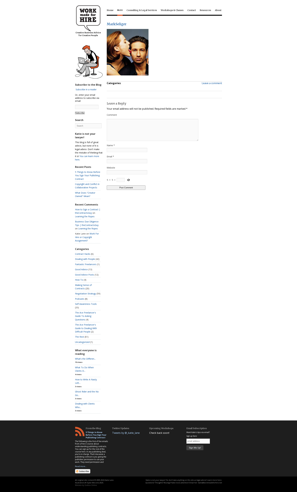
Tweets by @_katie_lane (126, 433)
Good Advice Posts (84, 274)
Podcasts (79, 298)
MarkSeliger (116, 24)
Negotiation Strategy (85, 293)
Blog (120, 10)
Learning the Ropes (85, 216)
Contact (191, 10)
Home (110, 10)
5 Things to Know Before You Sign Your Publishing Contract (87, 175)
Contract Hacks (82, 253)
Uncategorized (82, 342)
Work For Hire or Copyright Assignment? (87, 237)
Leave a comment (212, 83)
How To (79, 279)
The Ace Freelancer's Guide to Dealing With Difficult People (86, 328)
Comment (112, 114)
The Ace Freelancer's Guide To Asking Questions (85, 316)
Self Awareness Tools (86, 303)
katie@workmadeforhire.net (210, 482)
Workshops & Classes (172, 10)
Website (111, 167)
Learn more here (214, 480)
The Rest (79, 336)
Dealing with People (85, 259)
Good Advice (81, 269)
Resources (205, 10)
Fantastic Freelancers (85, 264)
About (218, 10)
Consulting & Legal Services (142, 10)
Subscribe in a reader (86, 89)
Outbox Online (91, 485)
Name (111, 145)
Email (110, 156)
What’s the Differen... (85, 358)
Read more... (81, 466)
